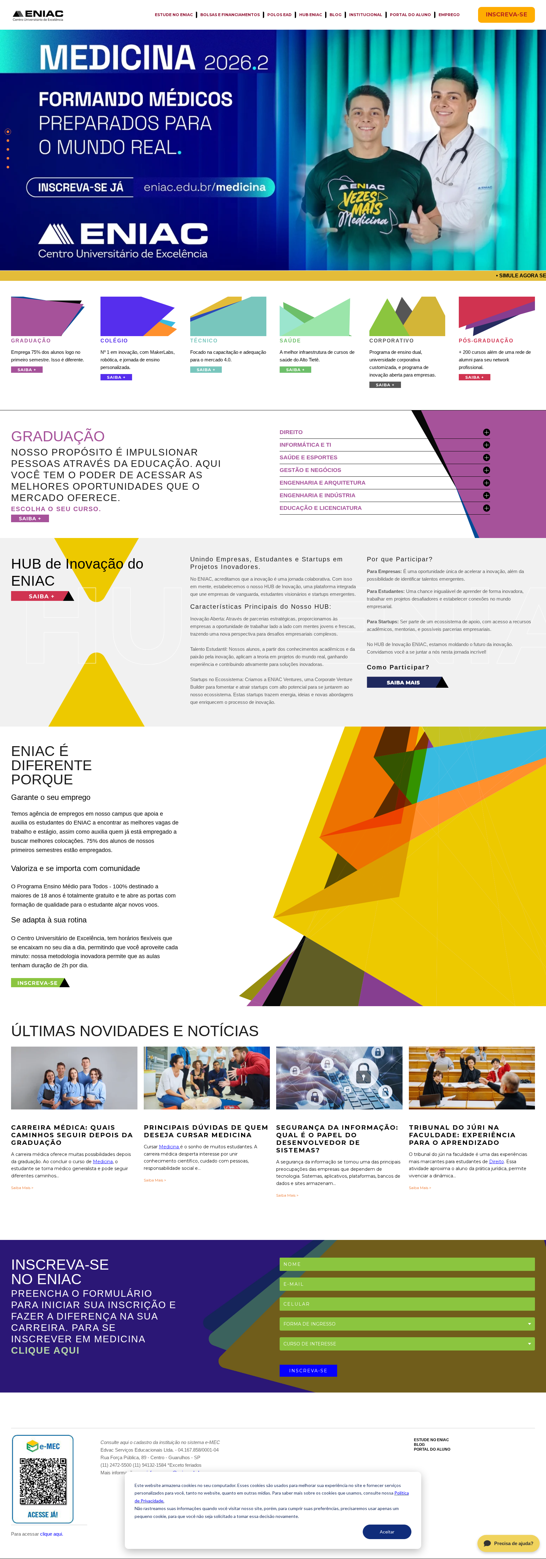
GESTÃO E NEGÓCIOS (310, 470)
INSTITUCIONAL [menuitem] (365, 14)
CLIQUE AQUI (45, 1350)
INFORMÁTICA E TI (305, 445)
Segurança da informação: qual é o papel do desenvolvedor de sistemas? (337, 1139)
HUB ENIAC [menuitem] (310, 14)
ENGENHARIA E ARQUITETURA (323, 483)
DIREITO (291, 432)
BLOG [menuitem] (336, 14)
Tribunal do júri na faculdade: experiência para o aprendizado (462, 1135)
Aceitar (387, 1531)
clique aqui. (51, 1534)
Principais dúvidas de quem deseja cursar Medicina (206, 1131)
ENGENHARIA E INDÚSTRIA (317, 495)
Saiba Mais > (22, 1187)
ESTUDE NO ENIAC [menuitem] (174, 14)
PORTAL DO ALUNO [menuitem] (410, 14)
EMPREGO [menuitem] (449, 14)
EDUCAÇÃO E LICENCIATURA (321, 508)
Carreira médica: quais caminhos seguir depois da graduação (72, 1135)
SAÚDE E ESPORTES (308, 457)
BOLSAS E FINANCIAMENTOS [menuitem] (230, 14)
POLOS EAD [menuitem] (279, 14)
